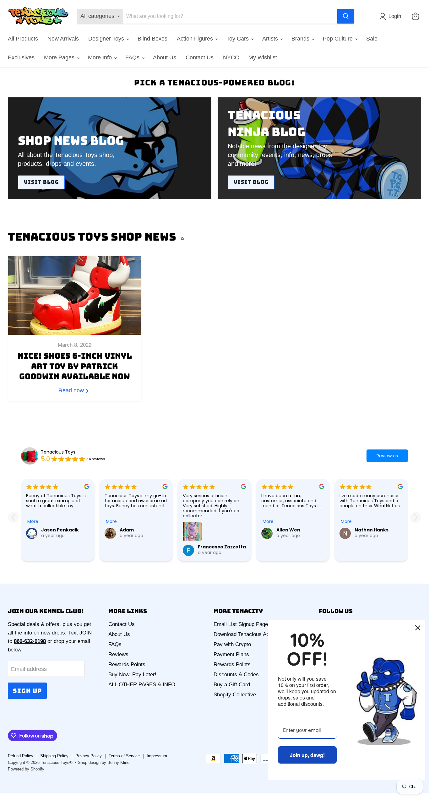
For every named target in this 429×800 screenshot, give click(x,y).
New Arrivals (63, 38)
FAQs (133, 57)
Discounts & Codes (236, 675)
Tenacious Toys (58, 451)
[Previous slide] (13, 517)
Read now (71, 390)
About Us (164, 57)
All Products (23, 38)
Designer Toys (107, 38)
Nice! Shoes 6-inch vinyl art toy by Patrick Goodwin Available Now (75, 366)
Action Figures (196, 38)
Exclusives (21, 57)
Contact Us (200, 57)
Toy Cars (238, 38)
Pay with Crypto (232, 644)
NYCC (231, 57)
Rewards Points (126, 664)
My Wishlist (262, 57)
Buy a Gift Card (232, 685)
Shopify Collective (235, 695)
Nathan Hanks (371, 530)
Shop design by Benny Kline (103, 762)
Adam (127, 530)
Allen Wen (288, 530)
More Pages (60, 57)
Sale (371, 38)
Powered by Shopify (26, 769)
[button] (391, 16)
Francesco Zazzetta (222, 547)
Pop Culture (338, 38)
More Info (100, 57)
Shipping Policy (54, 756)
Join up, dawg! (307, 755)
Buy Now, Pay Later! (132, 675)
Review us (387, 456)
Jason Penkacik (60, 530)
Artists (271, 38)
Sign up (27, 691)
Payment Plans (231, 654)
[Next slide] (415, 517)
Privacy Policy (88, 756)
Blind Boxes (152, 38)
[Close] (417, 627)
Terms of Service (124, 756)
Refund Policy (20, 756)
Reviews (118, 654)
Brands (301, 38)
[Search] (345, 16)
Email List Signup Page (241, 624)
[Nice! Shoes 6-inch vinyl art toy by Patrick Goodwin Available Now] (74, 295)
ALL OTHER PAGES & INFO (141, 685)
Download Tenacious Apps (244, 634)
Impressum (157, 756)
